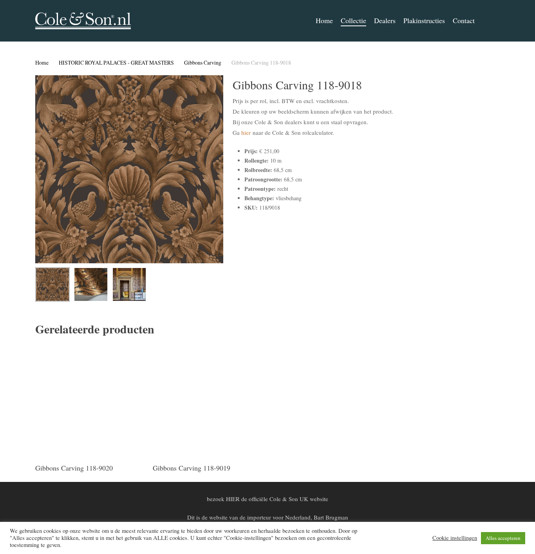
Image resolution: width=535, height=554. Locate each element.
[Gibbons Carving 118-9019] (208, 400)
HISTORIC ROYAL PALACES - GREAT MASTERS (116, 62)
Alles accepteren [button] (503, 537)
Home (42, 62)
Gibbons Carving (202, 62)
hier (246, 132)
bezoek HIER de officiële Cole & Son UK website (267, 499)
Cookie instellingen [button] (454, 537)
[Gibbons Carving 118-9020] (91, 400)
